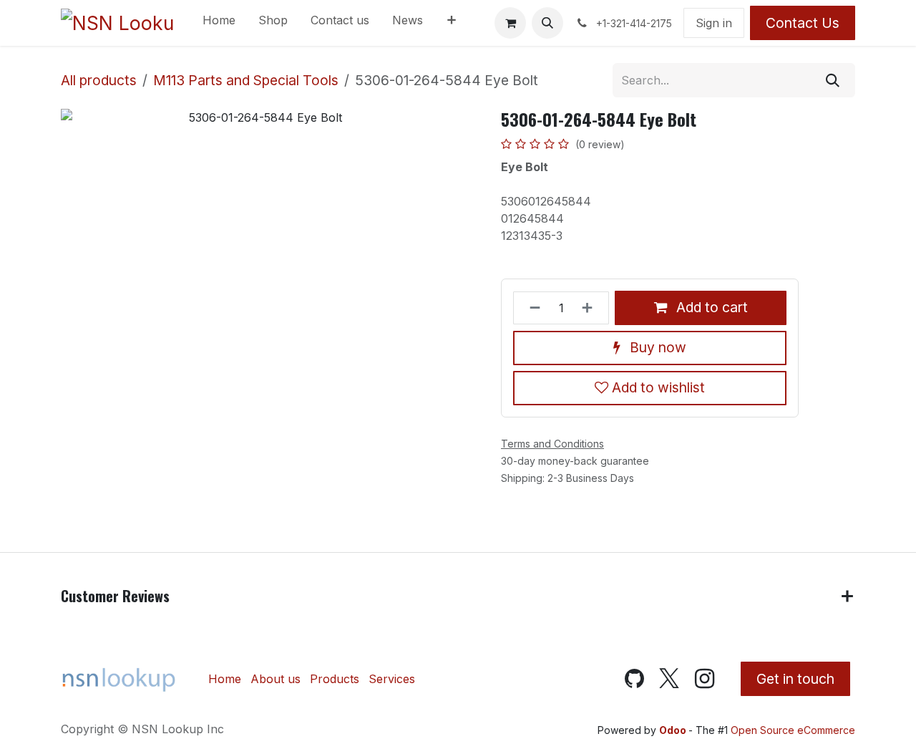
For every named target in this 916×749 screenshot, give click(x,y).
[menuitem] (219, 23)
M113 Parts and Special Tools (245, 80)
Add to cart (710, 307)
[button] (547, 23)
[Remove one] (530, 308)
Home (224, 679)
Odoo (673, 730)
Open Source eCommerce (793, 730)
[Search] (832, 80)
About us (275, 679)
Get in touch (795, 678)
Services (392, 679)
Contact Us (802, 23)
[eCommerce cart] (510, 23)
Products (334, 679)
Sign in (714, 23)
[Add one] (591, 308)
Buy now (656, 347)
